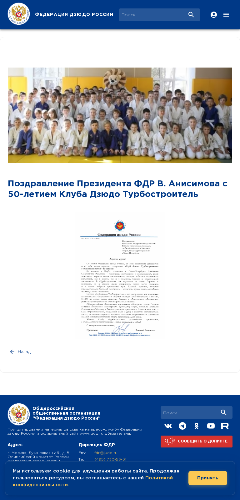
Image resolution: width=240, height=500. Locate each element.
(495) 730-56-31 (110, 459)
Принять (207, 478)
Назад (24, 352)
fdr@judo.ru (106, 453)
